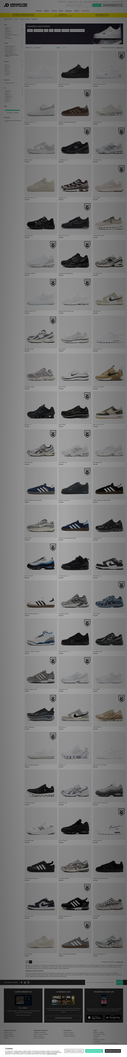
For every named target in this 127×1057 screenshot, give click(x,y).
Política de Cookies (52, 1053)
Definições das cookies (113, 1051)
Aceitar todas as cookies (94, 1051)
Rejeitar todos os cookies (74, 1051)
